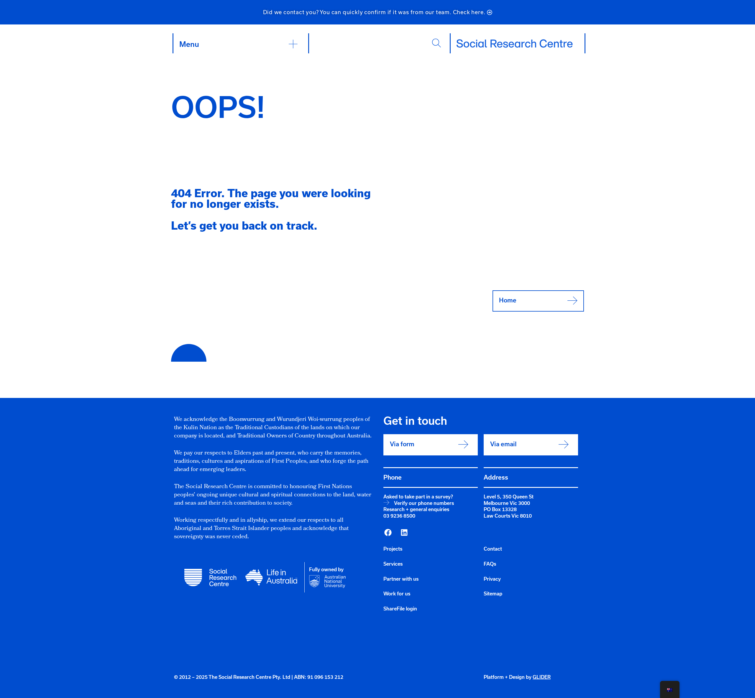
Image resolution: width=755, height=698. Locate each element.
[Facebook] (387, 532)
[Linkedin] (404, 532)
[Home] (515, 43)
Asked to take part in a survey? (418, 496)
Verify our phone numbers (424, 503)
